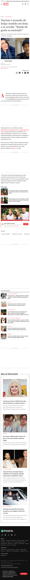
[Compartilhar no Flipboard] (25, 73)
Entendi (24, 573)
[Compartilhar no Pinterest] (28, 73)
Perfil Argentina (16, 551)
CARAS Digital (8, 61)
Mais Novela (4, 543)
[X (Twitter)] (8, 535)
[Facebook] (5, 535)
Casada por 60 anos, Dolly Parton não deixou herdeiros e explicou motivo (17, 304)
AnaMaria (3, 540)
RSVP (8, 545)
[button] (15, 213)
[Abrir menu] (2, 4)
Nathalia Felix (17, 234)
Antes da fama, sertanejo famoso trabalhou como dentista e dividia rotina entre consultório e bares (13, 474)
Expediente (3, 555)
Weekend (23, 551)
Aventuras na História (11, 540)
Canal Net (3, 549)
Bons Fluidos (21, 540)
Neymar (13, 148)
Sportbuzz (3, 545)
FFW (12, 542)
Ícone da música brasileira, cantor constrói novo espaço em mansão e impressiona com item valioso (18, 321)
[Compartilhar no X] (22, 73)
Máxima (16, 543)
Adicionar (26, 224)
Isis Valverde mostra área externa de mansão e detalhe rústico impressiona (17, 328)
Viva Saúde (13, 545)
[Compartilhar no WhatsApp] (17, 73)
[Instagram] (2, 535)
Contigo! (8, 542)
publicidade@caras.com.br (7, 565)
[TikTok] (15, 535)
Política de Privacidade (8, 576)
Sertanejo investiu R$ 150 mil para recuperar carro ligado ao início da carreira (14, 511)
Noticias (3, 551)
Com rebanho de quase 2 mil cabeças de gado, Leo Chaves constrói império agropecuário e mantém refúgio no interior (18, 313)
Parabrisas (8, 551)
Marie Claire (23, 549)
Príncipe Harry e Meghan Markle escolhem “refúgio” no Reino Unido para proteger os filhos (18, 297)
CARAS (27, 540)
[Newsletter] (25, 4)
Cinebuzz (3, 542)
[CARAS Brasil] (6, 4)
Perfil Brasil (21, 543)
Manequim (10, 543)
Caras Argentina (10, 549)
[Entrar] (28, 4)
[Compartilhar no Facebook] (19, 73)
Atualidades (8, 16)
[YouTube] (11, 535)
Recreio (27, 543)
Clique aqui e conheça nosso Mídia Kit (9, 567)
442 (27, 551)
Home (2, 16)
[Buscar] (22, 4)
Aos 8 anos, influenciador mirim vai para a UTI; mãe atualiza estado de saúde (18, 336)
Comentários (5, 68)
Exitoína (17, 549)
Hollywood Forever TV (20, 542)
